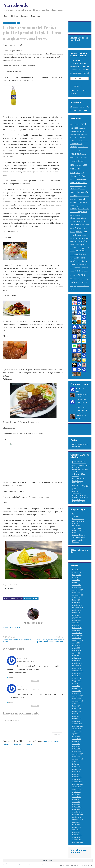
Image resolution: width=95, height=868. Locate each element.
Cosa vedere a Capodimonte (76, 492)
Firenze (85, 202)
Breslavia (77, 137)
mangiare (82, 224)
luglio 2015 (76, 825)
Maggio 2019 (76, 711)
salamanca (78, 264)
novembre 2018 (77, 726)
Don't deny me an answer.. (78, 522)
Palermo (72, 232)
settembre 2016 (77, 789)
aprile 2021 (76, 653)
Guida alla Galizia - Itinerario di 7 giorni (79, 501)
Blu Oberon (76, 526)
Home (6, 16)
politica (76, 238)
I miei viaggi (35, 16)
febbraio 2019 (77, 719)
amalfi (84, 123)
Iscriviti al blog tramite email (78, 54)
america (28, 598)
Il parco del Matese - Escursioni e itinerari (79, 462)
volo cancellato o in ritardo (83, 286)
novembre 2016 (77, 784)
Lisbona (72, 221)
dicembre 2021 (77, 633)
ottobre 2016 (76, 787)
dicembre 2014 (77, 840)
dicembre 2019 (77, 693)
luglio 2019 (76, 706)
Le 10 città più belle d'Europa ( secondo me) (80, 496)
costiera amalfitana (78, 182)
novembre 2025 (77, 590)
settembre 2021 (77, 640)
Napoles (72, 228)
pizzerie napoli (81, 235)
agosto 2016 (76, 792)
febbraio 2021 (77, 658)
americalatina (10, 598)
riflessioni (80, 250)
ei (18, 23)
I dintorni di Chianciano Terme (80, 470)
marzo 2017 (76, 774)
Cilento (81, 157)
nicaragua (85, 228)
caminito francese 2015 (76, 141)
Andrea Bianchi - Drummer (77, 541)
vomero (72, 289)
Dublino (75, 199)
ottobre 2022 (76, 610)
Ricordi (72, 251)
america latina (82, 128)
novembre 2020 (77, 666)
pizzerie (73, 235)
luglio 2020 (76, 676)
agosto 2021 (76, 643)
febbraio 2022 (77, 628)
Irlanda (77, 215)
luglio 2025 (76, 600)
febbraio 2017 (77, 777)
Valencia (82, 282)
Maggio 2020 (76, 681)
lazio (84, 218)
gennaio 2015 (76, 837)
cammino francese (83, 147)
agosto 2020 (76, 673)
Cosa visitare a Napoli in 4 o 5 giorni (81, 466)
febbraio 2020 (77, 688)
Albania (72, 124)
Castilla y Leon (74, 157)
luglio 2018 (76, 736)
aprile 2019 (76, 714)
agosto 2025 (76, 597)
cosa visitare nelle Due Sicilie (77, 175)
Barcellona (73, 134)
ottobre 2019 (76, 698)
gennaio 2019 (76, 721)
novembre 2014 (77, 842)
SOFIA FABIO (76, 528)
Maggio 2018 (76, 741)
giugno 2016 (76, 797)
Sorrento (73, 275)
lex (73, 514)
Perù (20, 598)
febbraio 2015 (77, 835)
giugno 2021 (76, 648)
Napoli (78, 228)
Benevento (72, 137)
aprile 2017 (76, 772)
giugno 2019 (76, 709)
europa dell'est (76, 202)
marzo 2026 (76, 580)
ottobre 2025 (76, 592)
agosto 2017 (76, 761)
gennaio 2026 (76, 585)
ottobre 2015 (76, 817)
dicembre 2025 (77, 587)
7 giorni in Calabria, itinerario (78, 475)
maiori (77, 224)
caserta (84, 154)
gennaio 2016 (76, 809)
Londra (77, 221)
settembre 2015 (77, 820)
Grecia (80, 209)
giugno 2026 (76, 572)
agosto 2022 (76, 613)
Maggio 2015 (76, 827)
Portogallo (82, 241)
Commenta (57, 734)
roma (72, 264)
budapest (82, 137)
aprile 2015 (76, 830)
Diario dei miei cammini (19, 16)
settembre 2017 (77, 759)
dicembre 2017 (77, 751)
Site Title (75, 516)
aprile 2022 (76, 623)
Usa (79, 282)
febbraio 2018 (77, 749)
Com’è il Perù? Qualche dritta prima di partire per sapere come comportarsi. (50, 639)
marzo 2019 (76, 716)
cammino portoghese (76, 150)
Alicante (77, 124)
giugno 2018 (76, 739)
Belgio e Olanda (82, 134)
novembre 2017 (77, 754)
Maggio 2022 (76, 620)
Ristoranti (75, 254)
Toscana (73, 279)
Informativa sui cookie (38, 864)
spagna (80, 275)
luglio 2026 (76, 570)
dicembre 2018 (77, 724)
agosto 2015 (76, 822)
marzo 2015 (76, 832)
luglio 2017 (76, 764)
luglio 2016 (76, 794)
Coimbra (85, 157)
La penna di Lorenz (78, 535)
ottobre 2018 (76, 729)
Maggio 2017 (76, 769)
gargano (85, 205)
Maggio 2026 (76, 575)
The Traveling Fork (78, 537)
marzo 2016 (76, 804)
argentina (81, 131)
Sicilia (77, 270)
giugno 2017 (76, 767)
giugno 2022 (76, 618)
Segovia (72, 271)
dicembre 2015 (77, 812)
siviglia (86, 271)
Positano (72, 244)
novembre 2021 (77, 635)
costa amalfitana (81, 179)
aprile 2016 (76, 802)
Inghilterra (82, 212)
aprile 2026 (76, 577)
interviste (72, 215)
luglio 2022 (76, 615)
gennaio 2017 (76, 779)
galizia (79, 205)
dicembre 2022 (77, 605)
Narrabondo (16, 5)
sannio (71, 267)
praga (77, 244)
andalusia (74, 131)
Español (81, 199)
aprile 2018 (76, 744)
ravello (87, 247)
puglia (82, 245)
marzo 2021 (76, 656)
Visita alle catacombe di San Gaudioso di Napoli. (17, 639)
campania (76, 153)
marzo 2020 (76, 686)
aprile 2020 (76, 683)
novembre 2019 (77, 696)
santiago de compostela (81, 268)
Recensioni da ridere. (79, 478)
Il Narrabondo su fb (79, 551)
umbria (73, 282)
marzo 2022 (76, 625)
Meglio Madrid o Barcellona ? (77, 482)
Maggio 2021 (76, 650)
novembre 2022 (77, 608)
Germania (73, 209)
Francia (72, 206)
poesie (72, 238)
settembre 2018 (77, 731)
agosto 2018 (76, 734)
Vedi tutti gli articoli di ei (11, 627)
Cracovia (72, 186)
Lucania (83, 221)
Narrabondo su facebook (78, 851)
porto (76, 241)
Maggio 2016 (76, 799)
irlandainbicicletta (76, 218)
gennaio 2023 (76, 603)
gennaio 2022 (76, 630)
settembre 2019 (77, 701)
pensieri (79, 232)
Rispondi (35, 681)
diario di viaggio (80, 186)
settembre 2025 (77, 595)
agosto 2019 (76, 703)
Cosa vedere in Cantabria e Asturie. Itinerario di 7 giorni (80, 487)
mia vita (87, 224)
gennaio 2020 (76, 691)
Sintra (82, 271)
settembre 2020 (77, 671)
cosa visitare (79, 165)
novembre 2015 (77, 814)
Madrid (73, 224)
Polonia (80, 238)
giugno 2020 (76, 678)
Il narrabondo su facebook (79, 38)
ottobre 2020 (76, 668)
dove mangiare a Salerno (83, 196)
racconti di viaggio (78, 247)
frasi (76, 205)
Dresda (71, 199)
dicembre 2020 (77, 663)
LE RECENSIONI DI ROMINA (78, 531)
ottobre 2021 (76, 638)
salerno (83, 264)
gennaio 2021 (76, 661)
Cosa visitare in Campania (78, 168)
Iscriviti (76, 86)
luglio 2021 (76, 645)
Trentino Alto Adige (83, 279)
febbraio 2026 (77, 582)
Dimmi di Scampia (78, 519)
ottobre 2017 (76, 756)
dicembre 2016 (77, 782)
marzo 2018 (76, 746)
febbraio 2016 (77, 807)
